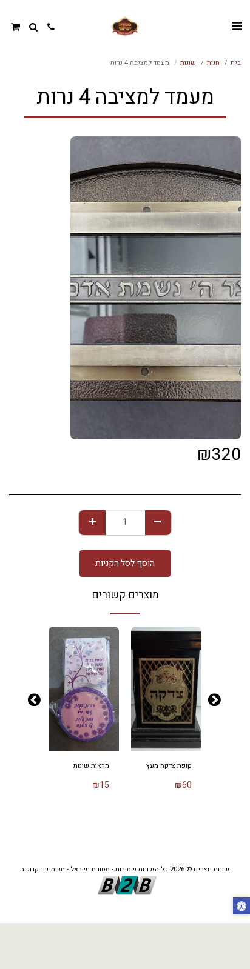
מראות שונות (91, 766)
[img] (166, 689)
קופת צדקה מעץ (169, 766)
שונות (188, 63)
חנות (213, 63)
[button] (236, 26)
